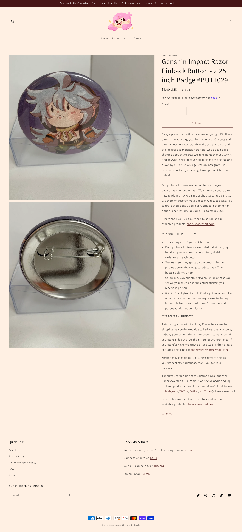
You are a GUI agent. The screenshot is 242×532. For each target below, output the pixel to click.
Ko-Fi (153, 458)
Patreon (188, 450)
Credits (13, 475)
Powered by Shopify (131, 525)
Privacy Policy (16, 456)
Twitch (145, 474)
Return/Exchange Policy (22, 462)
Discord (159, 466)
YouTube (205, 391)
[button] (13, 21)
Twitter (194, 391)
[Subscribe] (69, 495)
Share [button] (169, 413)
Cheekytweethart (116, 525)
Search (13, 450)
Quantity (166, 104)
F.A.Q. (12, 468)
